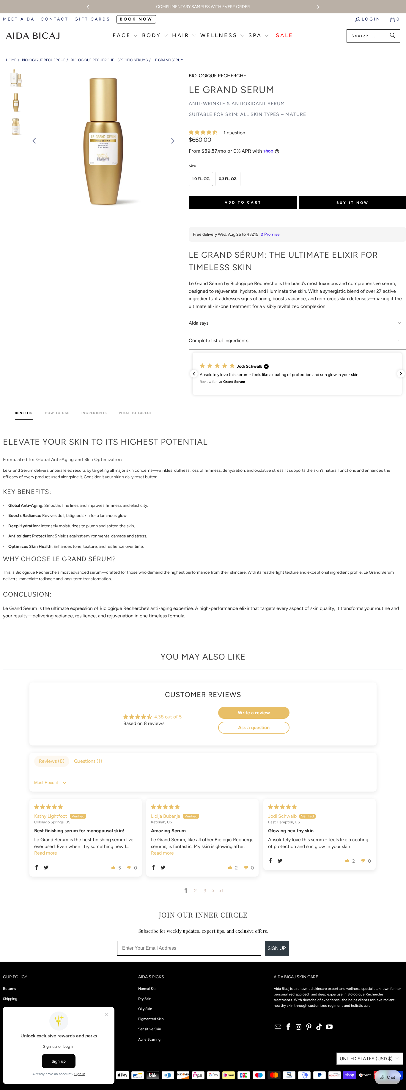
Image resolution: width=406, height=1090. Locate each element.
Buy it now (352, 203)
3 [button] (205, 891)
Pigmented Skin (151, 1019)
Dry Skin (144, 999)
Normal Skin (148, 989)
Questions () (88, 761)
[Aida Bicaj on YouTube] (329, 1027)
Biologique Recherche (43, 60)
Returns (9, 989)
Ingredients (94, 413)
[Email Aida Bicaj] (278, 1027)
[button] (125, 36)
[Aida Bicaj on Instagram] (298, 1027)
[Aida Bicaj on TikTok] (319, 1027)
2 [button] (195, 891)
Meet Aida (19, 19)
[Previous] (88, 6)
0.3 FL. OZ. (228, 179)
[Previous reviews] (194, 374)
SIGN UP (277, 948)
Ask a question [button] (254, 727)
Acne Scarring (149, 1039)
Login (371, 19)
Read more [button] (45, 853)
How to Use (57, 413)
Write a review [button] (254, 712)
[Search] (392, 36)
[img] (48, 807)
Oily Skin (145, 1009)
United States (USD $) (366, 1058)
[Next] (318, 6)
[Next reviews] (401, 374)
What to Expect (135, 413)
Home (11, 60)
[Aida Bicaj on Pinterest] (309, 1027)
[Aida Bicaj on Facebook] (288, 1027)
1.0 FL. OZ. (201, 179)
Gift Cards (93, 19)
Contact (55, 19)
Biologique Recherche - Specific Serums (109, 60)
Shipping (10, 999)
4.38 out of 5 (168, 717)
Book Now (136, 19)
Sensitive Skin (149, 1029)
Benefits (24, 413)
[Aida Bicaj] (32, 36)
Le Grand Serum (168, 60)
